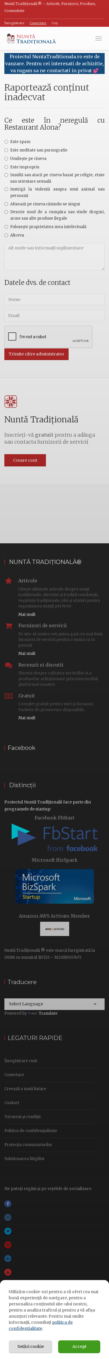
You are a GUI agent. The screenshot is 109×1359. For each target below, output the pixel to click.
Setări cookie (30, 1346)
